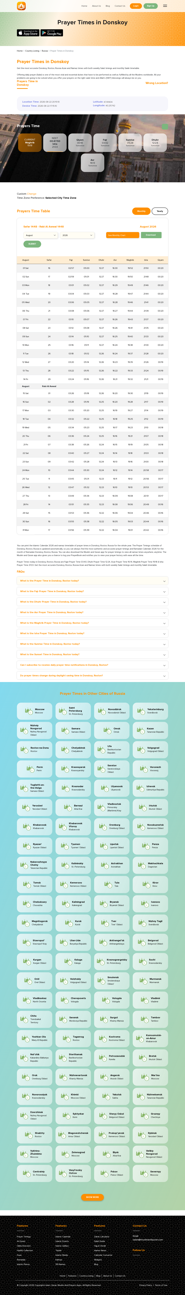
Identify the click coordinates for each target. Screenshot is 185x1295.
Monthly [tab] (141, 211)
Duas (19, 1255)
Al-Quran (21, 1241)
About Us (96, 6)
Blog (108, 6)
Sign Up (150, 6)
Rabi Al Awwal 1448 (51, 226)
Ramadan (21, 1260)
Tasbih (58, 1250)
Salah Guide (99, 1241)
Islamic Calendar (63, 1237)
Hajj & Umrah (100, 1246)
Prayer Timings (24, 1237)
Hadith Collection (25, 1250)
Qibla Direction (24, 1246)
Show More (92, 1197)
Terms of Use (161, 1285)
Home (84, 6)
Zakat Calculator (101, 1237)
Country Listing (32, 51)
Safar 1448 (30, 226)
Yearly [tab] (160, 211)
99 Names (60, 1264)
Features (72, 1276)
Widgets (98, 1260)
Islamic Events (62, 1241)
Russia (45, 51)
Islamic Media (62, 1255)
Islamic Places (23, 1264)
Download (151, 235)
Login (136, 6)
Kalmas (59, 1260)
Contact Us (120, 6)
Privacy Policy (145, 1285)
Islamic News (100, 1250)
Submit (32, 244)
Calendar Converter (103, 1255)
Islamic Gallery (62, 1246)
